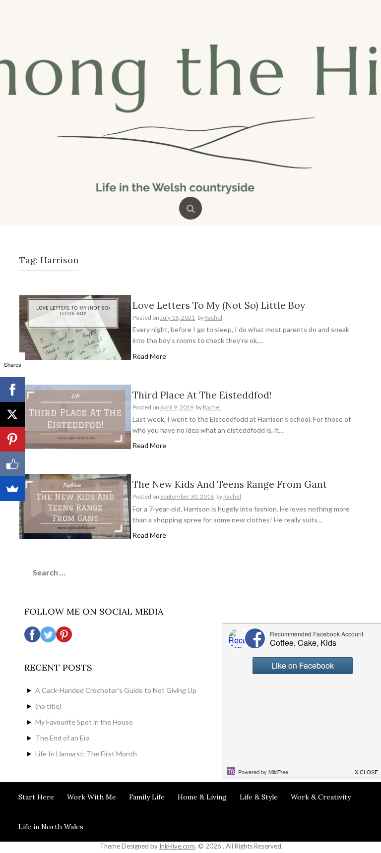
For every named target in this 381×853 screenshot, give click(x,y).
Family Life (147, 797)
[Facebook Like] (12, 464)
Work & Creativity (321, 797)
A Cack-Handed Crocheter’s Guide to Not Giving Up (115, 690)
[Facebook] (12, 389)
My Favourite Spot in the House (84, 722)
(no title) (48, 706)
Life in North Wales (50, 826)
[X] (12, 414)
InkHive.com (177, 846)
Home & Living (202, 797)
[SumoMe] (12, 488)
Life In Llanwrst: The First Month (86, 753)
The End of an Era (62, 738)
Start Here (36, 797)
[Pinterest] (12, 439)
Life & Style (259, 797)
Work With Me (91, 797)
